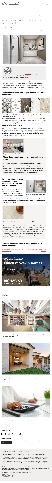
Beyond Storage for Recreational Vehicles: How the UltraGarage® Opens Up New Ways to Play (25, 378)
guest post (9, 27)
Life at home (43, 15)
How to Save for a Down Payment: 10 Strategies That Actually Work (20, 421)
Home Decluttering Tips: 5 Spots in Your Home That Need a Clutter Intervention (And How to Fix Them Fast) (25, 335)
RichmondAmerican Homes (25, 472)
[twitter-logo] (42, 31)
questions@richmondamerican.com (25, 454)
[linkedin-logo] (45, 31)
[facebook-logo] (39, 31)
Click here (4, 466)
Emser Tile (28, 74)
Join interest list (6, 443)
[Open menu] (43, 3)
